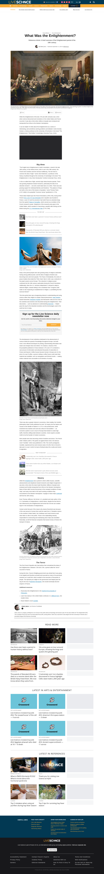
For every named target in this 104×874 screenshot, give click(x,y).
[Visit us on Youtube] (64, 2)
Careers (13, 862)
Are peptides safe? (64, 9)
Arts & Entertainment (56, 33)
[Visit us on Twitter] (59, 2)
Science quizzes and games (77, 822)
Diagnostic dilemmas (36, 826)
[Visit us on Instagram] (62, 2)
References (66, 46)
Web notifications (81, 859)
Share (23, 112)
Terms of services (38, 328)
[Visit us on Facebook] (57, 2)
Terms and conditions (82, 857)
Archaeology (23, 6)
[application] (40, 148)
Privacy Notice (24, 329)
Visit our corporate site (79, 845)
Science (37, 6)
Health (30, 6)
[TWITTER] (23, 608)
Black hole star (76, 9)
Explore (65, 6)
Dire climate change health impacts (27, 9)
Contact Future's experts (40, 857)
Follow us (51, 112)
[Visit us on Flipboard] (67, 2)
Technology (58, 6)
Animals (15, 6)
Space (51, 6)
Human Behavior (46, 33)
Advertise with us (59, 859)
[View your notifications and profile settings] (90, 2)
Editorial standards (38, 862)
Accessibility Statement (18, 857)
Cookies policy (37, 859)
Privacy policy (15, 859)
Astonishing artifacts (36, 828)
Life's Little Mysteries (36, 822)
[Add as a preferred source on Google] (52, 849)
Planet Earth (44, 6)
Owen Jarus (43, 46)
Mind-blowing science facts (77, 831)
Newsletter (59, 112)
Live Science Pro (88, 9)
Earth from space (35, 824)
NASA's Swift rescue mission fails (47, 9)
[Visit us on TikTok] (69, 2)
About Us (56, 857)
